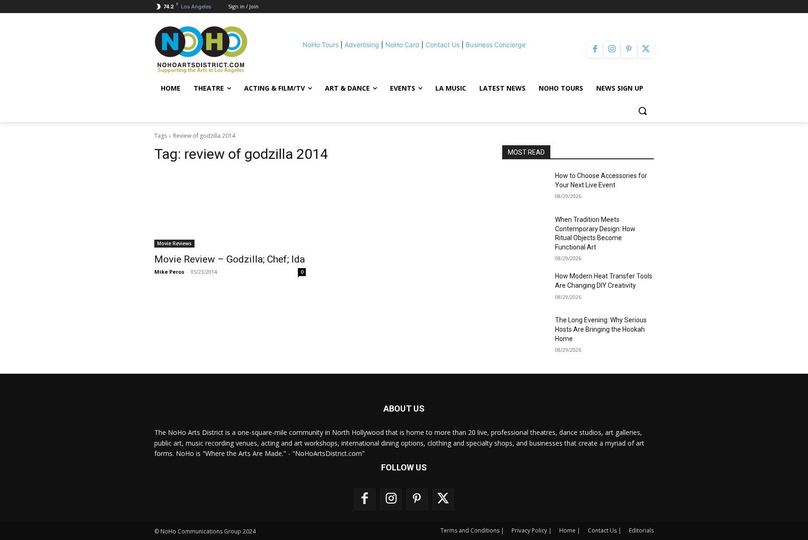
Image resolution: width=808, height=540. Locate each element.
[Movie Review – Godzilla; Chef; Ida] (230, 210)
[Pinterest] (629, 49)
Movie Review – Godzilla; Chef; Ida (229, 259)
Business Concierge (496, 45)
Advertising (362, 45)
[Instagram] (612, 49)
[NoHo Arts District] (214, 49)
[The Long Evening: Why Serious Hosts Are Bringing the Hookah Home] (525, 332)
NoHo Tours (321, 45)
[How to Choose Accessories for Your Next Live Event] (525, 187)
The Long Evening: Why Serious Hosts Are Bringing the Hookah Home (601, 329)
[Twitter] (646, 49)
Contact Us (443, 45)
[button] (642, 110)
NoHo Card (402, 45)
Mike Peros (169, 271)
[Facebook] (595, 49)
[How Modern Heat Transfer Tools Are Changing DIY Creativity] (525, 288)
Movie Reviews (174, 243)
